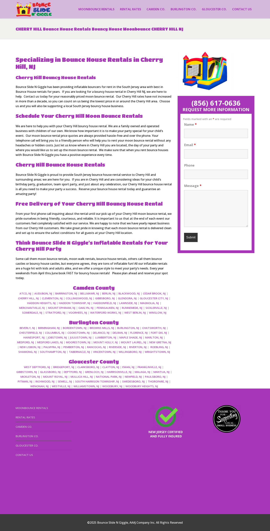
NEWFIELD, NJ (133, 376)
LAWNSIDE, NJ (128, 303)
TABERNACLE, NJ (79, 352)
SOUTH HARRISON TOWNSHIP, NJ (97, 381)
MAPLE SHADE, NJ (130, 337)
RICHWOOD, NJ (45, 381)
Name (190, 124)
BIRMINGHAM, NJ (49, 328)
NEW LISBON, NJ (30, 347)
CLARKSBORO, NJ (88, 367)
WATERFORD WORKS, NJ (105, 312)
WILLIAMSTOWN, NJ (86, 386)
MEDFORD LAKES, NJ (50, 342)
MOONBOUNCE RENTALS (32, 408)
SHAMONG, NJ (27, 352)
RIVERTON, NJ (138, 347)
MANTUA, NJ (161, 372)
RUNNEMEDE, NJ (132, 308)
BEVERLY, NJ (27, 328)
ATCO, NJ (25, 293)
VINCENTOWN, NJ (104, 352)
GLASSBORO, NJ (50, 372)
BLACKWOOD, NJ (129, 293)
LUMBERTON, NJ (105, 337)
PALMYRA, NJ (52, 347)
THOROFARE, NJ (158, 381)
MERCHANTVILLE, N (31, 308)
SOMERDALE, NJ (32, 312)
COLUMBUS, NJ (54, 332)
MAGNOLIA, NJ (149, 303)
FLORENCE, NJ (139, 332)
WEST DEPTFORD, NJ (37, 367)
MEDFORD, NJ (25, 342)
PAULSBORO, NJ (155, 376)
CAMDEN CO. (24, 426)
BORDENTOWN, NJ (75, 328)
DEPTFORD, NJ (73, 372)
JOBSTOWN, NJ (57, 337)
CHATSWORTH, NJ (154, 328)
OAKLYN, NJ (85, 308)
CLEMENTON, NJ (52, 298)
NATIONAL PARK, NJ (109, 376)
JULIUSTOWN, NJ (80, 337)
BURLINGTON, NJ (128, 328)
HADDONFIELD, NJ (104, 303)
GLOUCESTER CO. (27, 445)
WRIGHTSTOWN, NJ (157, 352)
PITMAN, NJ (25, 381)
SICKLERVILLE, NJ (156, 308)
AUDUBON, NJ (43, 293)
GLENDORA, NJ (127, 298)
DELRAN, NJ (120, 332)
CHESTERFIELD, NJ (30, 332)
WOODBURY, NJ (112, 386)
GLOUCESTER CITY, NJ (154, 298)
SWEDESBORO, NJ (133, 381)
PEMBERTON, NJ (73, 347)
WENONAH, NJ (39, 386)
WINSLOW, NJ (157, 312)
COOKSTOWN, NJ (78, 332)
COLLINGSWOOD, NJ (79, 298)
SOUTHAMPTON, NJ (53, 352)
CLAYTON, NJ (110, 367)
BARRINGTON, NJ (66, 293)
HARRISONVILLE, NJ (119, 372)
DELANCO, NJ (101, 332)
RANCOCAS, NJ (96, 347)
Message (192, 186)
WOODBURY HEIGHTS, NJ (141, 386)
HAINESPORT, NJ (34, 337)
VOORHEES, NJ (78, 312)
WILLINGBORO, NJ (130, 352)
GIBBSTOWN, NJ (26, 372)
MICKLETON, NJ (30, 376)
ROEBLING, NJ (159, 347)
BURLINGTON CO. (27, 436)
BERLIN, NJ (108, 293)
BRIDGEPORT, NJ (63, 367)
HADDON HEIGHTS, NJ (41, 303)
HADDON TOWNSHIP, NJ (74, 303)
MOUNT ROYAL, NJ (55, 376)
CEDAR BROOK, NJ (154, 293)
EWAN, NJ (128, 367)
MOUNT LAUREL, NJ (133, 342)
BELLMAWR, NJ (89, 293)
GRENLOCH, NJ (94, 372)
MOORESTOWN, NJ (78, 342)
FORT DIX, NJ (159, 332)
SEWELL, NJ (65, 381)
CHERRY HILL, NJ (28, 298)
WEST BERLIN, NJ (135, 312)
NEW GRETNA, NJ (160, 342)
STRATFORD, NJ (55, 312)
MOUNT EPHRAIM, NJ (61, 308)
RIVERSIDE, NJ (117, 347)
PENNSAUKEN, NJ (108, 308)
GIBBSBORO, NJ (105, 298)
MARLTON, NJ (154, 337)
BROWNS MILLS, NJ (102, 328)
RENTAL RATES (25, 417)
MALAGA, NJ (142, 372)
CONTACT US (24, 455)
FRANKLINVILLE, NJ (149, 367)
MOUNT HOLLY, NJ (105, 342)
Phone (189, 165)
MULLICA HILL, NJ (82, 376)
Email (190, 145)
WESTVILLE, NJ (61, 386)
